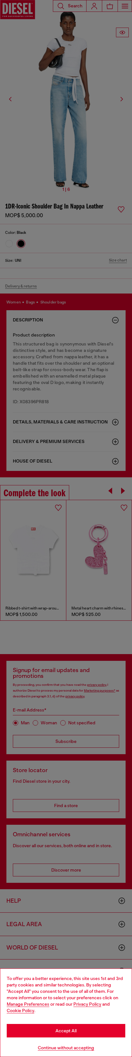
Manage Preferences (28, 1004)
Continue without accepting (66, 1047)
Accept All (66, 1030)
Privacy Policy (87, 1004)
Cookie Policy (20, 1010)
